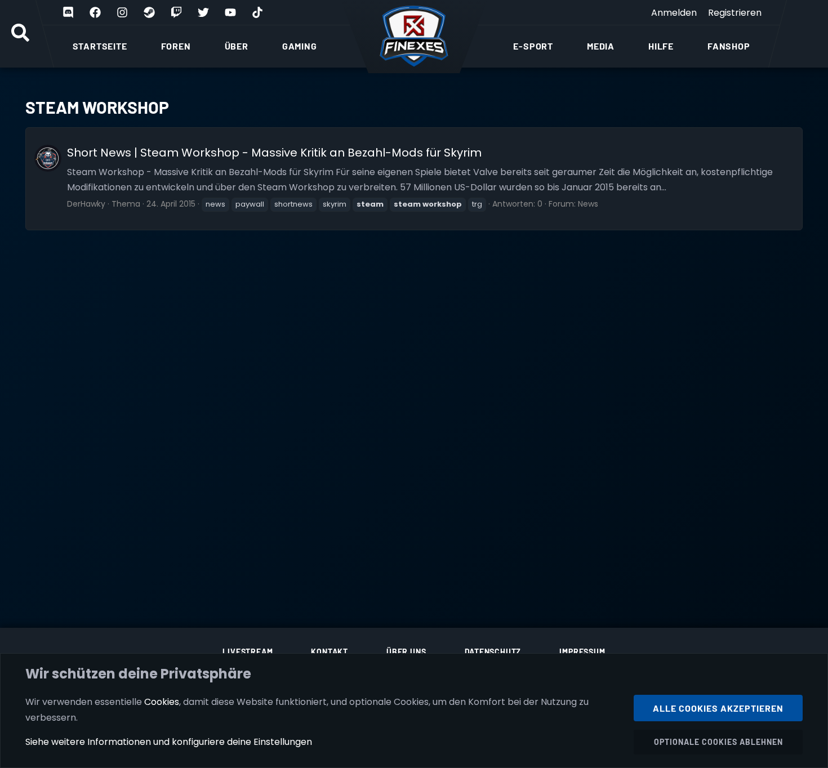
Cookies (161, 701)
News (588, 203)
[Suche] (20, 34)
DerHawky (86, 203)
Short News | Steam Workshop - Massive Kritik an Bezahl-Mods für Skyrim (274, 152)
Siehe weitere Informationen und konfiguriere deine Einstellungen (168, 741)
